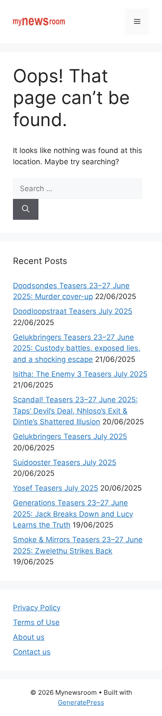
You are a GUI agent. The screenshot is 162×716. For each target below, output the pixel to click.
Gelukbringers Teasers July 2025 (70, 436)
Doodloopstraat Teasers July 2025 (72, 311)
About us (28, 637)
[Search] (25, 209)
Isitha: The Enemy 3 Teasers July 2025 (80, 374)
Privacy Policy (36, 607)
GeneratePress (81, 702)
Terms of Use (36, 622)
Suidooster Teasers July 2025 (64, 462)
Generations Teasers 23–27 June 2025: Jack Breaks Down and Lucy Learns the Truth (73, 513)
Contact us (32, 652)
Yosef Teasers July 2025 (55, 488)
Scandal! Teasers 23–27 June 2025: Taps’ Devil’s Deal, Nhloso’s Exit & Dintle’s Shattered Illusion (75, 410)
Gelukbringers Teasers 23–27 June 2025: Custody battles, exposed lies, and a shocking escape (76, 348)
